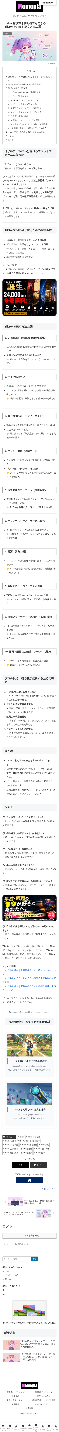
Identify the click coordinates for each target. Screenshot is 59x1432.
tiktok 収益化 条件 (11, 1153)
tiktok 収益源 (27, 1153)
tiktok (22, 1137)
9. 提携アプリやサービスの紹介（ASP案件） (30, 124)
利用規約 (15, 1396)
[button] (38, 1165)
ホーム (5, 1271)
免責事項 (15, 1404)
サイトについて (10, 1275)
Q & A (10, 140)
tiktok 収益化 (27, 1149)
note (4, 1294)
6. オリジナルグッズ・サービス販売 (26, 112)
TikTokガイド (10, 1137)
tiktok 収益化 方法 (42, 1149)
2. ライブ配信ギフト (19, 96)
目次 (26, 71)
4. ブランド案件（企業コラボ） (24, 104)
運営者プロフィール (43, 1392)
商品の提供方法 (43, 1396)
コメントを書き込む (29, 1235)
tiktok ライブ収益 (11, 1145)
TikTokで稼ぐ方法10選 (17, 88)
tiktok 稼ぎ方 (40, 1153)
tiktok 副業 (45, 1145)
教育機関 (29, 1408)
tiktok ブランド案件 (33, 1141)
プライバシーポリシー (43, 1404)
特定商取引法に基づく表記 (43, 1400)
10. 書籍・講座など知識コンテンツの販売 (29, 128)
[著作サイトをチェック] (29, 1180)
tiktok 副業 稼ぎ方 (11, 1149)
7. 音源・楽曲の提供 (19, 116)
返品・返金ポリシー (15, 1400)
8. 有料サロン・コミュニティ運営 (25, 120)
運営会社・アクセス (15, 1392)
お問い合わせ (9, 1279)
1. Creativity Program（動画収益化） (26, 92)
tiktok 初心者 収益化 (29, 1145)
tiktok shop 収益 (34, 1137)
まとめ (11, 136)
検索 (34, 1259)
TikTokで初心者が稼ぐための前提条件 (24, 84)
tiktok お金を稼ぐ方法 (13, 1141)
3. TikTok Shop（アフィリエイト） (26, 100)
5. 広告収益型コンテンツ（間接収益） (27, 108)
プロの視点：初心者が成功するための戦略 (26, 132)
